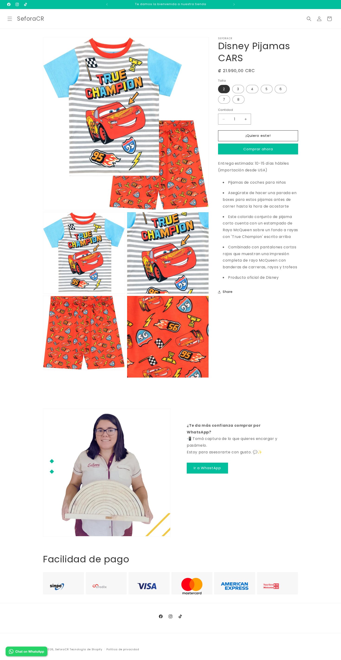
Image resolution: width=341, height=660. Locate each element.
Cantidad (225, 110)
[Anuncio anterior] (107, 4)
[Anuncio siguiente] (234, 4)
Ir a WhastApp (207, 467)
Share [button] (228, 291)
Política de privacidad (122, 649)
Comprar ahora (258, 149)
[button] (10, 19)
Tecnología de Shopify (86, 649)
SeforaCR (62, 649)
